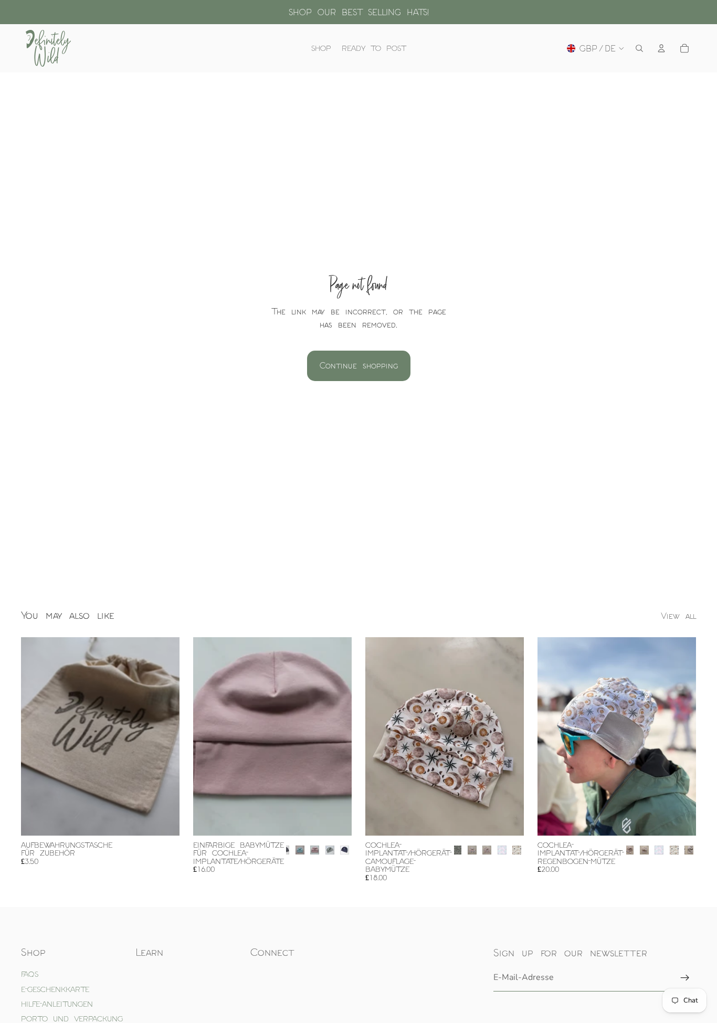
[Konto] (661, 48)
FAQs (29, 974)
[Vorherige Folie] (209, 736)
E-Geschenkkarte (55, 989)
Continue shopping (359, 365)
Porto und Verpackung (72, 1018)
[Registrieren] (685, 978)
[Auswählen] (335, 819)
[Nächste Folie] (336, 736)
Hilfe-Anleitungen (57, 1004)
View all (678, 615)
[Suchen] (639, 48)
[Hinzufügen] (163, 819)
